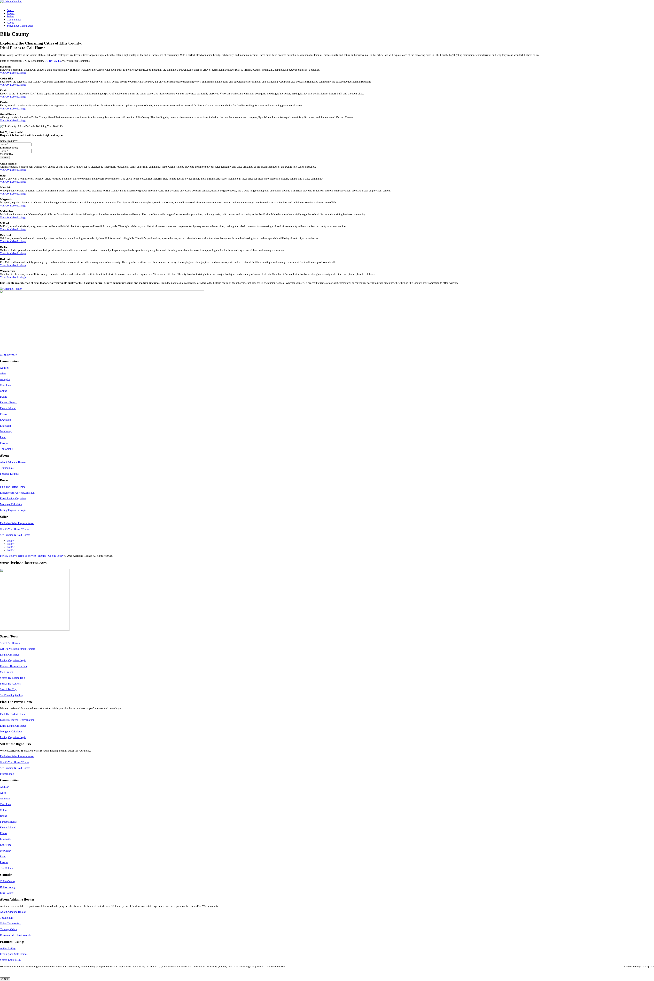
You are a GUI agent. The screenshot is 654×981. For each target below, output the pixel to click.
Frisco (3, 414)
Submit (4, 157)
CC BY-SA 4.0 (53, 60)
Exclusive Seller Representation (17, 523)
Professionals (7, 773)
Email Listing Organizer (13, 498)
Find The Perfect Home (12, 486)
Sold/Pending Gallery (11, 695)
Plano (3, 437)
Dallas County (7, 887)
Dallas (3, 396)
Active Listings (8, 948)
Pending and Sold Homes (13, 954)
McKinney (6, 431)
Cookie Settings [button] (632, 966)
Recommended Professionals (15, 935)
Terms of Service (27, 555)
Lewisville (5, 419)
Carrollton (5, 385)
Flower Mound (8, 408)
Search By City (8, 689)
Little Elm (5, 425)
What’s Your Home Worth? (14, 529)
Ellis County (6, 892)
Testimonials (6, 467)
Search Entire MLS (10, 959)
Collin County (7, 881)
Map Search (6, 672)
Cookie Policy (56, 555)
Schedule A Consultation (20, 25)
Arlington (5, 379)
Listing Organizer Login (13, 510)
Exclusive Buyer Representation (17, 492)
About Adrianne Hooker (13, 462)
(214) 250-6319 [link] (8, 354)
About (10, 22)
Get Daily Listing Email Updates (17, 648)
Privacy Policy (8, 555)
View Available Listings (13, 72)
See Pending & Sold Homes (15, 534)
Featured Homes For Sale (13, 666)
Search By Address (10, 683)
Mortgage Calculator (11, 504)
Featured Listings (9, 473)
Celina (3, 390)
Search (10, 10)
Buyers (10, 13)
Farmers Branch (8, 402)
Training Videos (8, 929)
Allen (3, 373)
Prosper (4, 443)
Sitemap (42, 555)
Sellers (10, 16)
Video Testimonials (10, 923)
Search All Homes (10, 643)
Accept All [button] (648, 966)
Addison (4, 367)
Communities (14, 19)
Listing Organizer (9, 654)
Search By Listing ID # (12, 677)
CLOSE (5, 979)
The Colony (6, 448)
